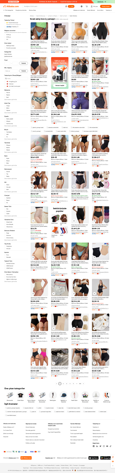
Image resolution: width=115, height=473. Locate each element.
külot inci (65, 127)
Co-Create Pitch (7, 430)
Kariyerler (5, 436)
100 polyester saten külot (79, 127)
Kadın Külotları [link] (73, 16)
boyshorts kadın (50, 408)
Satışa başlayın (96, 430)
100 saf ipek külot (93, 127)
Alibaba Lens (12, 458)
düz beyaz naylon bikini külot (90, 131)
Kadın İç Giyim (63, 16)
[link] (113, 457)
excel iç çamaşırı (37, 131)
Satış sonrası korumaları (32, 436)
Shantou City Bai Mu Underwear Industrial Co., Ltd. (100, 86)
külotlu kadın (103, 411)
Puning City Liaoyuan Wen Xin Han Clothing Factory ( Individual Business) (39, 120)
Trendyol (75, 465)
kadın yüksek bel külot (90, 411)
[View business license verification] (72, 470)
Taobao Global (64, 465)
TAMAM (23, 63)
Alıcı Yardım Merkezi (75, 427)
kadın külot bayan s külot (74, 408)
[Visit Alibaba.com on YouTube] (107, 446)
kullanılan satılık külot (53, 127)
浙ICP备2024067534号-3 (100, 470)
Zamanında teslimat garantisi (33, 433)
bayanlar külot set (29, 408)
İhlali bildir (73, 443)
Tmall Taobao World (49, 465)
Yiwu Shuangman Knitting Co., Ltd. (60, 201)
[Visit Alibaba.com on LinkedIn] (97, 446)
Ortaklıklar (95, 440)
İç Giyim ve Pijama (52, 16)
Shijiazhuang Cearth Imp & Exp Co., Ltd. (100, 164)
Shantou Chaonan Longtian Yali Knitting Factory (100, 232)
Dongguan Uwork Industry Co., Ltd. (100, 50)
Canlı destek (73, 430)
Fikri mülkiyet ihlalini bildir (77, 440)
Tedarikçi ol (96, 427)
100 (80, 383)
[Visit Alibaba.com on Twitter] (100, 446)
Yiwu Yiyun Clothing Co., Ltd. (58, 121)
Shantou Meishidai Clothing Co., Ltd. (100, 200)
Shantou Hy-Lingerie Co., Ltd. (79, 163)
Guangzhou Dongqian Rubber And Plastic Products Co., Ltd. (80, 198)
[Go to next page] (83, 383)
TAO (71, 465)
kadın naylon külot (62, 131)
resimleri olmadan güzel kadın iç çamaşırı (17, 411)
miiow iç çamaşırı (75, 131)
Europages (82, 465)
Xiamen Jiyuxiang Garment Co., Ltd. (39, 268)
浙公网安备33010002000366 (85, 470)
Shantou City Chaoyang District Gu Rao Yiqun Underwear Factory (39, 85)
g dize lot (34, 411)
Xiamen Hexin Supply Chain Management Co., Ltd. (80, 85)
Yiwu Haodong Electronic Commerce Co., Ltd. (39, 166)
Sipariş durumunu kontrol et (100, 433)
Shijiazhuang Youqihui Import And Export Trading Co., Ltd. (60, 273)
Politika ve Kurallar (30, 443)
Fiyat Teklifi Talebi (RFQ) (54, 432)
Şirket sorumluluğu (8, 433)
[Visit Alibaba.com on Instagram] (104, 446)
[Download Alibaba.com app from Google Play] (106, 458)
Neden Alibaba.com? (8, 427)
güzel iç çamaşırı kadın (38, 127)
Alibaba (32, 16)
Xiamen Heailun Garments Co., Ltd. (80, 50)
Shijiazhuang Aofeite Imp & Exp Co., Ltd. (39, 237)
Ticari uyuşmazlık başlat (76, 433)
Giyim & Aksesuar (40, 16)
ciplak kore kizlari (60, 411)
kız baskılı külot (49, 131)
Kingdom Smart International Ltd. (80, 120)
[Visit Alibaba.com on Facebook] (94, 446)
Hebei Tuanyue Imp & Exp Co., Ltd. (100, 118)
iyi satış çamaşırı (89, 408)
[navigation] (16, 200)
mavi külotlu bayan (11, 415)
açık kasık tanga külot (46, 411)
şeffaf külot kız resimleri (74, 411)
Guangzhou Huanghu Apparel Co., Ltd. (39, 201)
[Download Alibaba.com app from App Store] (93, 458)
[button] (66, 6)
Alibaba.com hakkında (9, 423)
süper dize (61, 408)
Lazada (57, 465)
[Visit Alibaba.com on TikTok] (111, 446)
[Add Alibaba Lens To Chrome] (26, 458)
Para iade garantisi (30, 430)
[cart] (87, 6)
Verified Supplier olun (98, 436)
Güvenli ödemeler (30, 427)
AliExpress (33, 465)
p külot (39, 408)
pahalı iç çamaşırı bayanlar (13, 408)
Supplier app (49, 458)
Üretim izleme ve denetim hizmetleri (35, 440)
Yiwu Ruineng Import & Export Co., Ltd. (60, 163)
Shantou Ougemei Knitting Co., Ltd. (60, 50)
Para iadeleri (73, 436)
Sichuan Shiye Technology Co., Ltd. (39, 52)
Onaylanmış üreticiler (53, 429)
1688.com (40, 465)
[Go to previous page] (56, 383)
